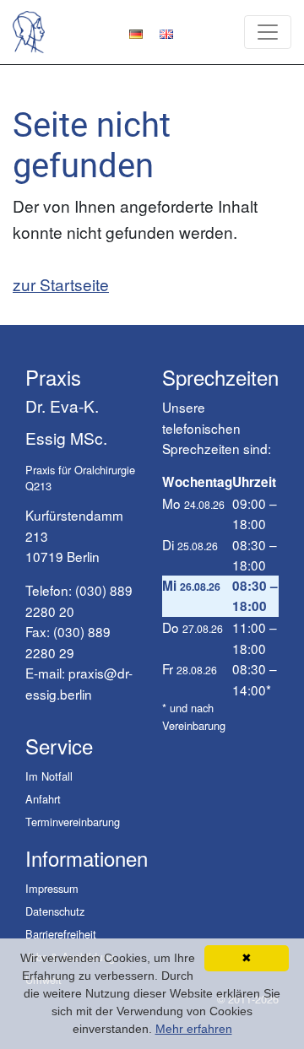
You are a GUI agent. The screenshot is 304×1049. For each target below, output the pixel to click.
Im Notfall (49, 776)
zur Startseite (61, 284)
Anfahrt (43, 799)
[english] (166, 31)
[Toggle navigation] (267, 32)
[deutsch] (135, 31)
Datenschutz (54, 911)
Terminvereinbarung (72, 822)
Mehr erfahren (193, 1028)
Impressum (52, 888)
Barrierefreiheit (60, 934)
